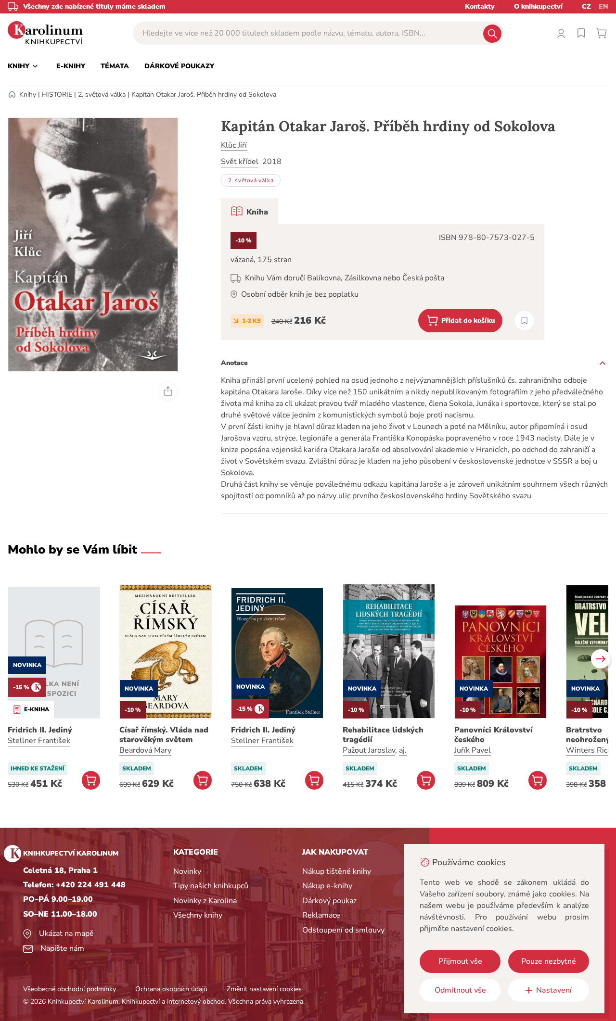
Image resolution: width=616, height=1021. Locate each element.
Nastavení (554, 990)
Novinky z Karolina (205, 900)
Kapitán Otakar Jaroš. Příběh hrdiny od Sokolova (203, 94)
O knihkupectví (538, 6)
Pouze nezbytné (548, 961)
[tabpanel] (382, 282)
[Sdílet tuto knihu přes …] (168, 391)
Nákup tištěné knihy (336, 871)
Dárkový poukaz (329, 900)
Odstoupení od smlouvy (343, 930)
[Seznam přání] (581, 33)
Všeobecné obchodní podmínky (69, 989)
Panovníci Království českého (493, 734)
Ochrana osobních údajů (171, 989)
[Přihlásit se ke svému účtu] (561, 33)
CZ (586, 6)
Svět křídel (239, 161)
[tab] (249, 211)
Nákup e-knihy (327, 886)
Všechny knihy (197, 915)
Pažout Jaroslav (369, 750)
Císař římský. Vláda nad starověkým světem (163, 734)
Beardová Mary (145, 750)
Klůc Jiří (234, 145)
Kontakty (480, 6)
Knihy (27, 94)
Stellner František (39, 740)
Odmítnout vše (460, 990)
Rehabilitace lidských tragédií (383, 734)
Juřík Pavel (472, 750)
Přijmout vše (460, 961)
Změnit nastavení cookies (264, 989)
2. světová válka (102, 94)
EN (603, 6)
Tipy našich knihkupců (210, 886)
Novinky (187, 871)
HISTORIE (57, 94)
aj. (403, 750)
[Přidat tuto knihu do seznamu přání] (524, 320)
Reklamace (321, 915)
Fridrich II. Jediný (40, 730)
